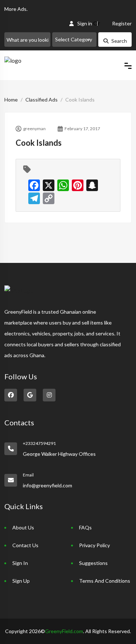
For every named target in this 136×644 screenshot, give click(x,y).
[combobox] (74, 39)
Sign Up (21, 581)
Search (119, 41)
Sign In (20, 563)
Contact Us (25, 545)
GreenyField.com (64, 631)
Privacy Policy (94, 545)
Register (122, 23)
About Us (23, 527)
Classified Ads (41, 99)
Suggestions (93, 563)
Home (11, 99)
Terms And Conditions (104, 581)
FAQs (85, 527)
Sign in (84, 23)
